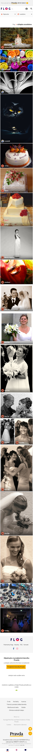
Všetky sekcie (21, 3)
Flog (14, 24)
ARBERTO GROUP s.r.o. (20, 742)
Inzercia (23, 702)
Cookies (9, 725)
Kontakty (16, 702)
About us (16, 717)
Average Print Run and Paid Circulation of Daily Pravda (16, 721)
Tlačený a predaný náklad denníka (16, 704)
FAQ (21, 645)
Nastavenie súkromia (20, 725)
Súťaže (23, 707)
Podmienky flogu (8, 645)
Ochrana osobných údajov (16, 710)
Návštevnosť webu (13, 707)
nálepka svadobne (24, 24)
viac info (22, 745)
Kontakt (26, 645)
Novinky (16, 645)
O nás (8, 702)
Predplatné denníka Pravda (16, 667)
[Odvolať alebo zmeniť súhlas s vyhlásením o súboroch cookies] (30, 729)
